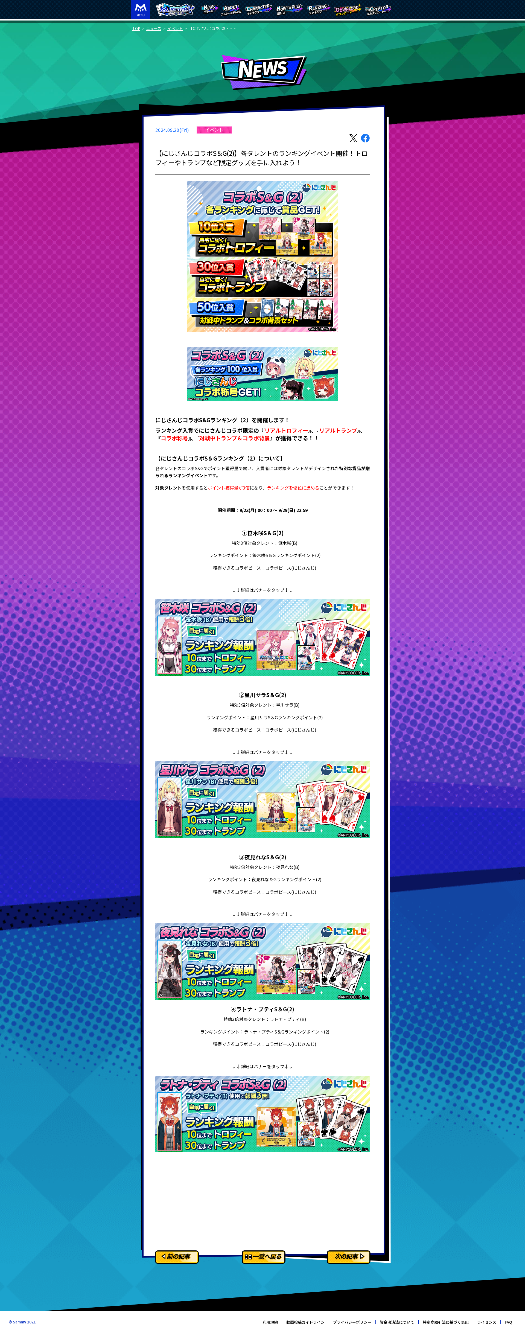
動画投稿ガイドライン (305, 1322)
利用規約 (270, 1322)
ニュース (153, 28)
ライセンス (486, 1322)
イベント (175, 28)
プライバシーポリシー (352, 1322)
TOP (136, 28)
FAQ (508, 1322)
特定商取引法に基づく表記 (446, 1322)
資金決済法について (397, 1322)
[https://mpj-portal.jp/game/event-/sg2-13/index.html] (262, 637)
